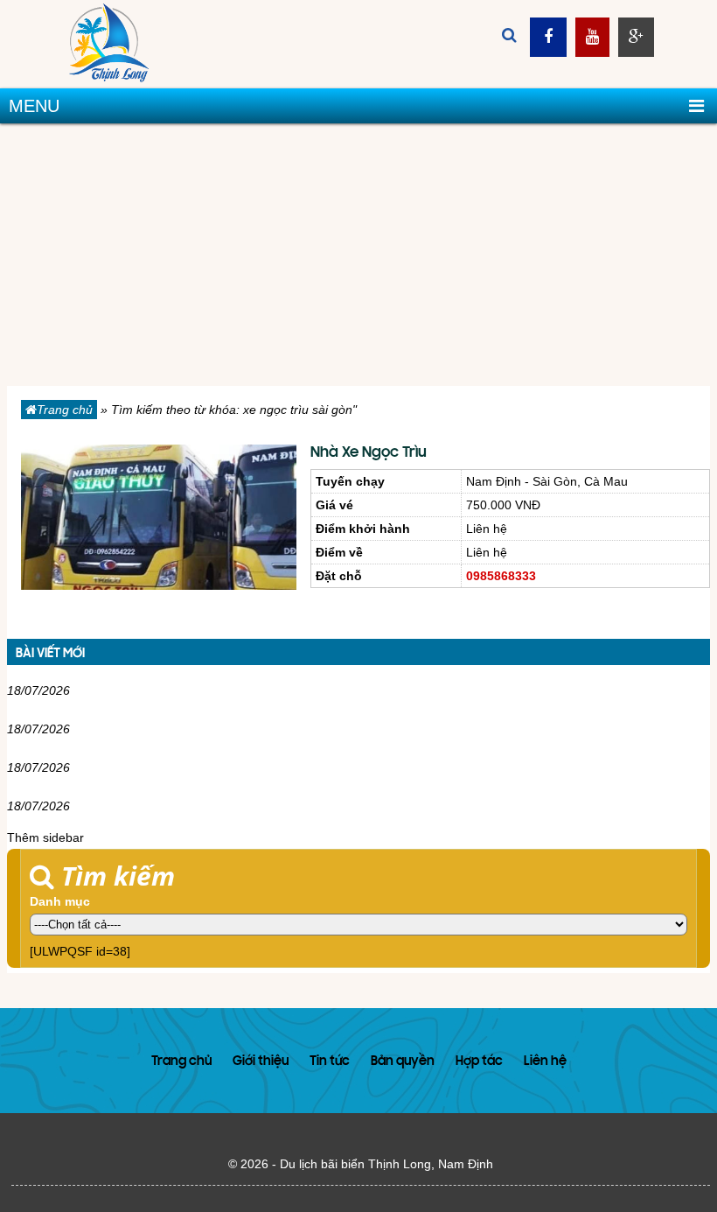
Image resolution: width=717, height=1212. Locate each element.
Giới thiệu (261, 1061)
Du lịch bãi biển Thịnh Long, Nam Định (386, 1164)
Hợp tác (479, 1061)
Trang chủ (65, 410)
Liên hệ (545, 1061)
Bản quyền (403, 1061)
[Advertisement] (358, 254)
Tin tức (330, 1061)
